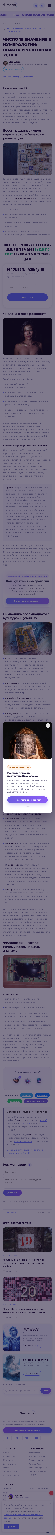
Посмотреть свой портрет (27, 800)
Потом (27, 807)
